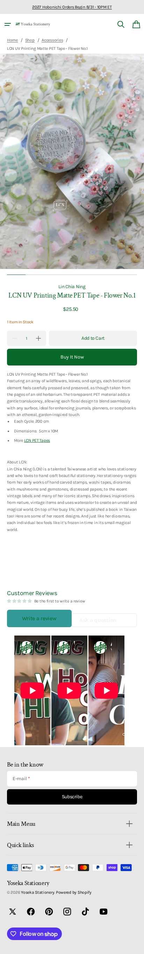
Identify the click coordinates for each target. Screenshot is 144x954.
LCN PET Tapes (37, 440)
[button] (7, 24)
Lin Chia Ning (71, 286)
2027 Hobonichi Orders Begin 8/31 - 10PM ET (71, 7)
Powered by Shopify (74, 892)
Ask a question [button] (97, 620)
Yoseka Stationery (37, 892)
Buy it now (72, 357)
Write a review (39, 618)
